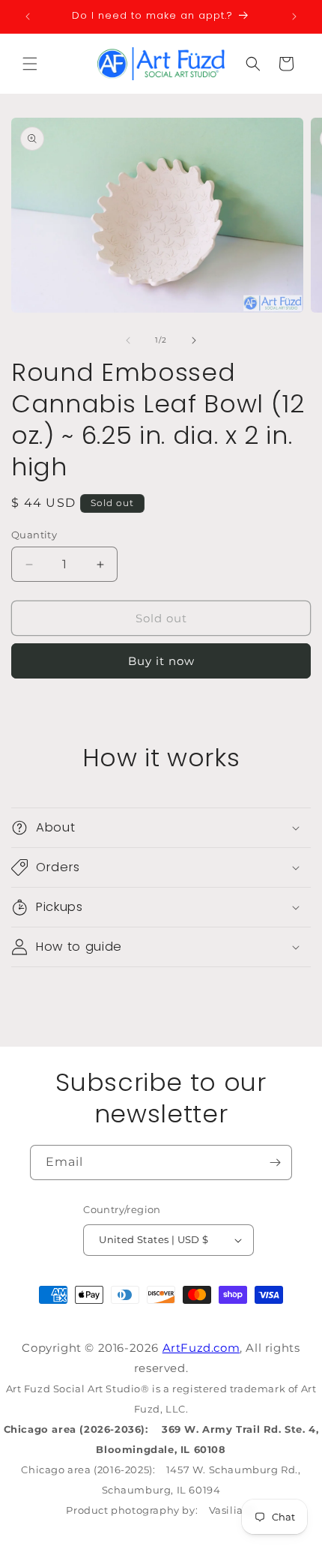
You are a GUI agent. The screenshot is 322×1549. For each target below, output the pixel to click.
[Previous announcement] (27, 16)
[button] (29, 63)
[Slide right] (193, 340)
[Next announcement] (294, 16)
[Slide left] (128, 340)
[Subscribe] (274, 1162)
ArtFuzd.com (201, 1348)
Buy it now (161, 661)
